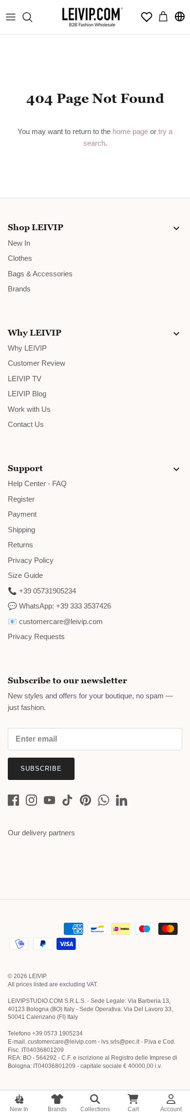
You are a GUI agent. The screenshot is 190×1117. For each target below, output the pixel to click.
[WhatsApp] (103, 800)
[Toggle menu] (10, 17)
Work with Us (29, 409)
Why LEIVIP (27, 348)
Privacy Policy (31, 560)
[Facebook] (13, 800)
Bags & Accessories (40, 274)
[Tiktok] (67, 800)
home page (130, 131)
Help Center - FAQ (37, 483)
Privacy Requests (36, 636)
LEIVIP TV (24, 378)
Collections (95, 1109)
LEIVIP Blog (27, 393)
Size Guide (25, 575)
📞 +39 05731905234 (42, 591)
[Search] (32, 17)
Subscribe (41, 768)
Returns (20, 545)
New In (19, 1109)
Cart (133, 1109)
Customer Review (36, 363)
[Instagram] (31, 800)
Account (171, 1109)
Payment (22, 514)
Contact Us (26, 424)
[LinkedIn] (121, 800)
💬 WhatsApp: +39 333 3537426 (59, 606)
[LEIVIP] (92, 17)
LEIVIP (37, 976)
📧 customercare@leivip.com (55, 621)
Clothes (20, 258)
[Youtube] (49, 800)
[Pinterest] (85, 800)
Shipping (21, 529)
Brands (57, 1109)
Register (21, 499)
